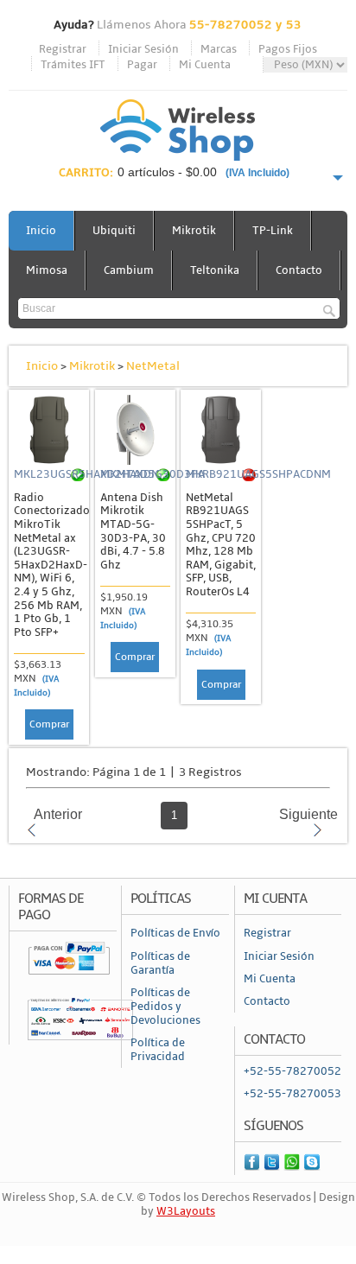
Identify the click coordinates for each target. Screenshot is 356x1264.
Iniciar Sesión (143, 49)
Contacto (299, 270)
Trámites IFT (73, 65)
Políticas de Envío (175, 933)
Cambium (129, 270)
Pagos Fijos (287, 49)
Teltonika (214, 270)
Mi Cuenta (205, 65)
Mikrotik (194, 231)
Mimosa (46, 270)
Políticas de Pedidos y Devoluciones (165, 1006)
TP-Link (272, 231)
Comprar (49, 724)
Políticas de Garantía (160, 963)
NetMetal (153, 366)
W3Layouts (185, 1211)
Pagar (142, 65)
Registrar (62, 49)
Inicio (41, 231)
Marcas (218, 49)
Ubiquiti (114, 231)
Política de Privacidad (157, 1050)
